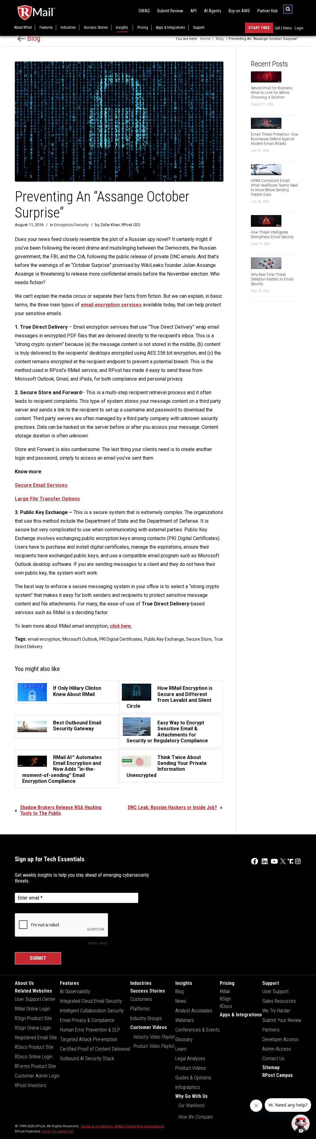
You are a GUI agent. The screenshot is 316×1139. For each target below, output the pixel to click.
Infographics (187, 1087)
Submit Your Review (281, 1020)
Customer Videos (148, 1027)
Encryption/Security (71, 224)
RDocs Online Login (33, 1057)
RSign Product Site (33, 1018)
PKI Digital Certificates (120, 639)
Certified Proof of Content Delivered (95, 1049)
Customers (141, 999)
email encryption (44, 639)
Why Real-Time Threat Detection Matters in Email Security (272, 279)
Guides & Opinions (193, 1078)
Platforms (140, 1009)
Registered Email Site (36, 1037)
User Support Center (35, 999)
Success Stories (96, 27)
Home (205, 39)
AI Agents (212, 10)
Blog (32, 38)
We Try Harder (276, 1011)
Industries (68, 27)
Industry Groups (146, 1018)
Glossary (184, 1039)
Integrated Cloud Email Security (91, 1001)
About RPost (23, 27)
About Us (24, 983)
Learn (180, 1049)
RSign (225, 999)
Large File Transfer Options (47, 499)
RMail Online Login (32, 1009)
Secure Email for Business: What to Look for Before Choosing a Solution (272, 92)
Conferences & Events (197, 1030)
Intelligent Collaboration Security (92, 1011)
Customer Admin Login (37, 1076)
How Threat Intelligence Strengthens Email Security (272, 234)
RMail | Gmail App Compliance (139, 1126)
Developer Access (280, 1039)
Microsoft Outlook (79, 639)
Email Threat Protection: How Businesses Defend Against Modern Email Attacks (274, 139)
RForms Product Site (35, 1066)
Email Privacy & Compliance (87, 1020)
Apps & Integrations (170, 27)
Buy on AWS (239, 10)
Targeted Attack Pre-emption (88, 1039)
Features (46, 27)
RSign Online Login (33, 1028)
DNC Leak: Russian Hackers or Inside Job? (172, 807)
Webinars (184, 1020)
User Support (275, 991)
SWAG (144, 10)
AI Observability (75, 991)
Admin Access (276, 1049)
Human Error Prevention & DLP (90, 1030)
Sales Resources (279, 1001)
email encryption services (111, 305)
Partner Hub (267, 10)
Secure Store (199, 639)
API (193, 10)
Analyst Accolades (193, 1011)
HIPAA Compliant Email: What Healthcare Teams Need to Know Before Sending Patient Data (274, 187)
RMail (225, 991)
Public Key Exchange (164, 639)
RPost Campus (277, 1075)
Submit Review (170, 10)
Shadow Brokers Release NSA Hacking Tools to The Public (61, 810)
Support (198, 27)
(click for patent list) (57, 1131)
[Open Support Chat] (300, 1123)
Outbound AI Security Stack (87, 1058)
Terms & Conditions (96, 1126)
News (180, 1001)
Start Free (259, 27)
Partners (271, 1030)
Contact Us (273, 1058)
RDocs (226, 1006)
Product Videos (190, 1068)
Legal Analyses (190, 1058)
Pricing (142, 27)
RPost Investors (30, 1085)
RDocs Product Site (34, 1047)
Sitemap (271, 1067)
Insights (122, 27)
